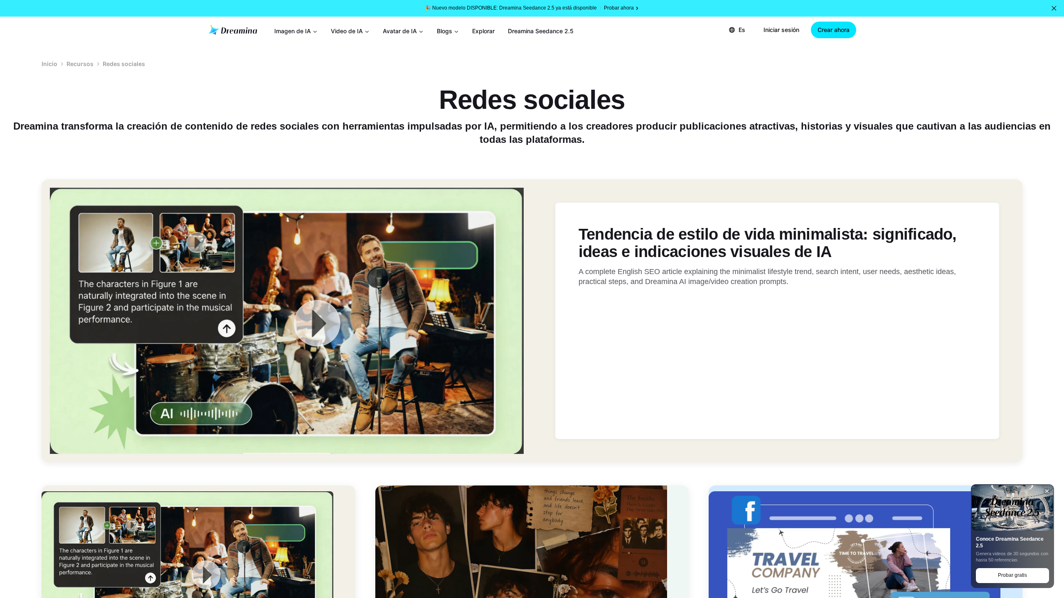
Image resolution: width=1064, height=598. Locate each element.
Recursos (80, 63)
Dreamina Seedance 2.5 (541, 30)
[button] (1054, 8)
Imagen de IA (292, 30)
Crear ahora (834, 29)
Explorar (483, 30)
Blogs (444, 30)
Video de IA (347, 30)
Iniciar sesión (781, 29)
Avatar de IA (400, 30)
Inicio (49, 63)
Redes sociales (124, 63)
